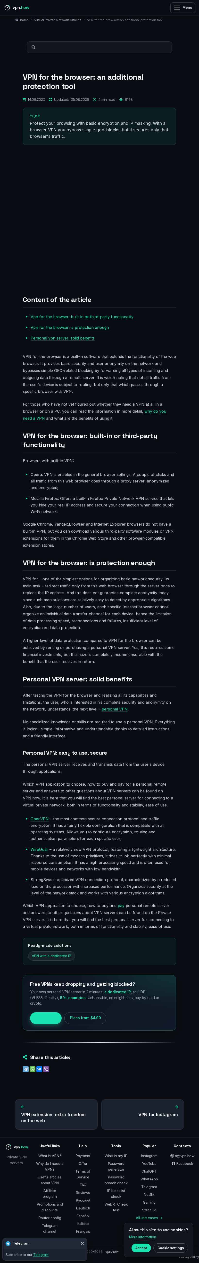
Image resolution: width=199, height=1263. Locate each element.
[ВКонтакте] (39, 1069)
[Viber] (46, 1069)
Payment (82, 1155)
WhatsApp (149, 1179)
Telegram (149, 1186)
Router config (49, 1218)
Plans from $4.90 (85, 1018)
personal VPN (115, 709)
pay (121, 905)
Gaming (149, 1202)
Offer (83, 1163)
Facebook (184, 1163)
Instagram (149, 1155)
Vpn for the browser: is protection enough (70, 327)
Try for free (45, 1018)
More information (142, 1237)
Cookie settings (171, 1248)
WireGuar (39, 849)
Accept (141, 1248)
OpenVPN (40, 818)
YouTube (149, 1163)
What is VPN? (49, 1155)
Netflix (149, 1194)
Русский (83, 1200)
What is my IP (116, 1155)
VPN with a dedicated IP (51, 956)
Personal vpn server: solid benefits (63, 338)
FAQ (83, 1185)
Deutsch (83, 1208)
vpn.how (112, 1252)
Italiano (83, 1223)
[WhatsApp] (32, 1069)
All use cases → (149, 1218)
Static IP (149, 1210)
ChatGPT (149, 1171)
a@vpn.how (184, 1155)
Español (83, 1216)
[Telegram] (26, 1069)
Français (83, 1231)
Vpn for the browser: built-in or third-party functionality (82, 316)
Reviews (83, 1192)
